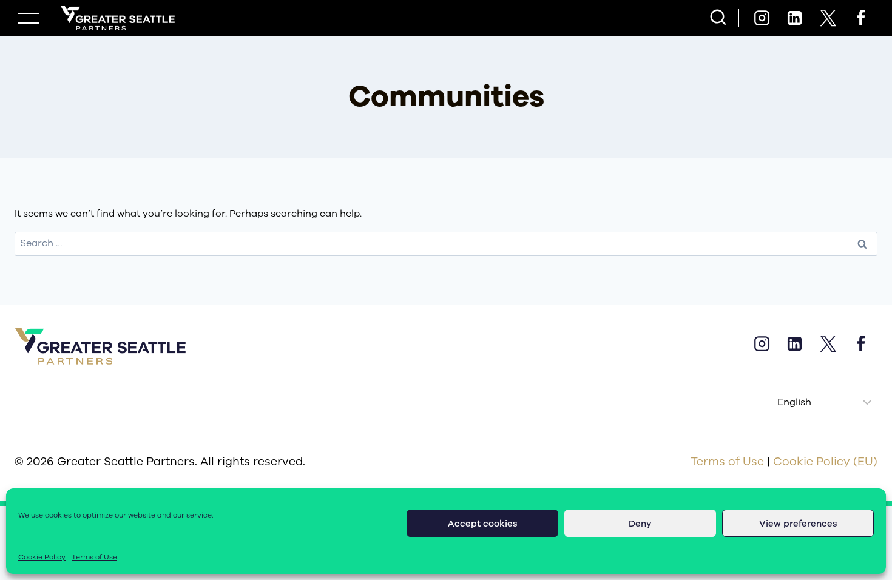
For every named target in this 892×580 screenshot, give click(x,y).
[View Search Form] (718, 18)
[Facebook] (861, 18)
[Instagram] (761, 18)
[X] (827, 18)
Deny (640, 524)
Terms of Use (94, 557)
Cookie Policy (42, 557)
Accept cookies (483, 524)
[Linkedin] (795, 18)
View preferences (798, 524)
